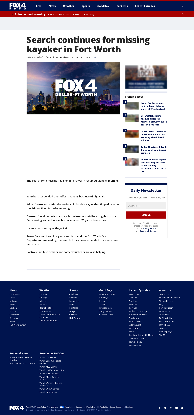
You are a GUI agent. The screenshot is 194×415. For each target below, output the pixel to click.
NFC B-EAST (135, 328)
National (13, 301)
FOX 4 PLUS (164, 325)
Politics (13, 311)
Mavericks (74, 301)
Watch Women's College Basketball (50, 384)
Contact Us (164, 294)
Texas (12, 297)
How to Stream (166, 308)
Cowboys (73, 294)
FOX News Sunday (18, 325)
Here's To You (135, 341)
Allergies (43, 301)
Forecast (43, 294)
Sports (73, 290)
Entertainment (105, 308)
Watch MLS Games (48, 392)
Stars (71, 304)
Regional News (19, 353)
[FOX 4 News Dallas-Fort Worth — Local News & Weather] (19, 6)
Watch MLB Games (48, 366)
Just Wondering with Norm (141, 335)
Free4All (133, 304)
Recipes (102, 301)
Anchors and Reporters (169, 297)
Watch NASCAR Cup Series (51, 370)
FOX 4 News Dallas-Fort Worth (39, 57)
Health (12, 321)
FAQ (161, 304)
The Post (133, 301)
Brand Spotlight (166, 331)
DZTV (131, 331)
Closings (43, 297)
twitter (165, 408)
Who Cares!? (135, 321)
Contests (163, 328)
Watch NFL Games (48, 357)
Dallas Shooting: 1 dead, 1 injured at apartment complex (153, 150)
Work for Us (164, 311)
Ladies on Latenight (138, 311)
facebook (159, 408)
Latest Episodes (139, 290)
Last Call (133, 308)
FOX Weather (45, 311)
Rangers (73, 297)
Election (13, 308)
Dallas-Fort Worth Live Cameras (49, 316)
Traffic (102, 304)
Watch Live (134, 294)
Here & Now (135, 345)
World (12, 304)
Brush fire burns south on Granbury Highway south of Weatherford (153, 106)
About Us (165, 290)
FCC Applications (166, 321)
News (55, 57)
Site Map (163, 335)
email (182, 408)
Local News (15, 294)
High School (74, 318)
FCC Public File (165, 318)
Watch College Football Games (50, 362)
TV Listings (164, 314)
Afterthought (135, 325)
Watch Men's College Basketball (49, 378)
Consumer (14, 314)
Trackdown (134, 318)
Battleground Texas (138, 314)
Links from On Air (107, 294)
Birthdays (103, 297)
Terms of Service (148, 231)
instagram (171, 408)
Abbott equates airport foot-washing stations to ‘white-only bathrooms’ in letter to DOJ (153, 165)
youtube (176, 408)
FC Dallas (73, 308)
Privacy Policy (149, 228)
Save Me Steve (106, 314)
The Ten (133, 297)
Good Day (105, 290)
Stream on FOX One (51, 353)
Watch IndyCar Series (49, 373)
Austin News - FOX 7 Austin (22, 363)
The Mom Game (136, 338)
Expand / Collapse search (182, 6)
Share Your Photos (48, 320)
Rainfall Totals (46, 308)
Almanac (43, 304)
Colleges (73, 314)
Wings (72, 311)
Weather (45, 290)
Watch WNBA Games (49, 389)
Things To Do (105, 311)
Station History (166, 301)
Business (14, 318)
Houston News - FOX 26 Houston (21, 358)
